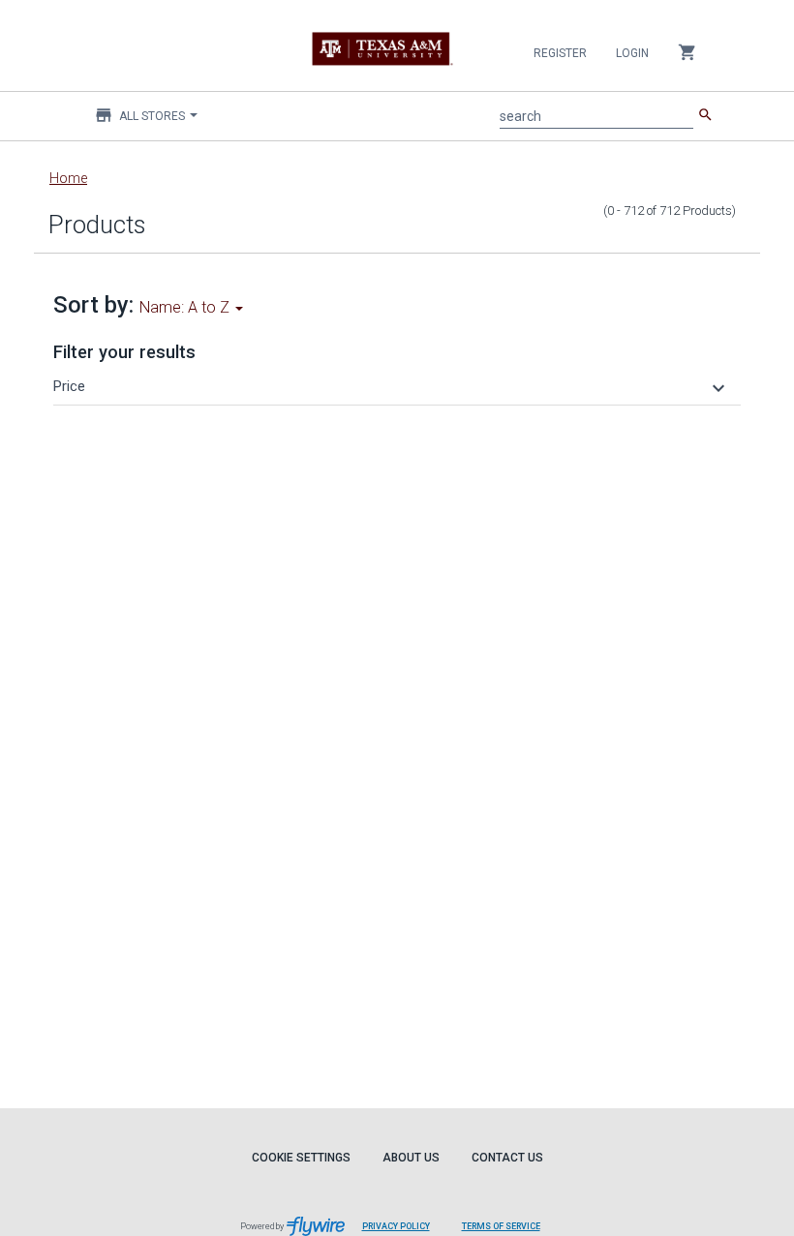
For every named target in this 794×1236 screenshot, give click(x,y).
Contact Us (507, 1157)
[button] (391, 386)
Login (632, 53)
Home (68, 178)
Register (560, 53)
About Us (411, 1157)
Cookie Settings (301, 1157)
